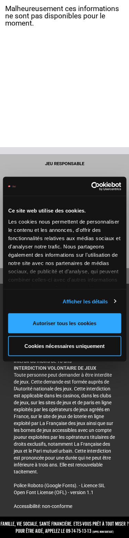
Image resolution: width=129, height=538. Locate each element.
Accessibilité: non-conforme (43, 506)
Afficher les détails (85, 301)
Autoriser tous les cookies (65, 323)
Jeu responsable (64, 163)
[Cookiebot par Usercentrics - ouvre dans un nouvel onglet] (92, 186)
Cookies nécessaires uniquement (64, 346)
